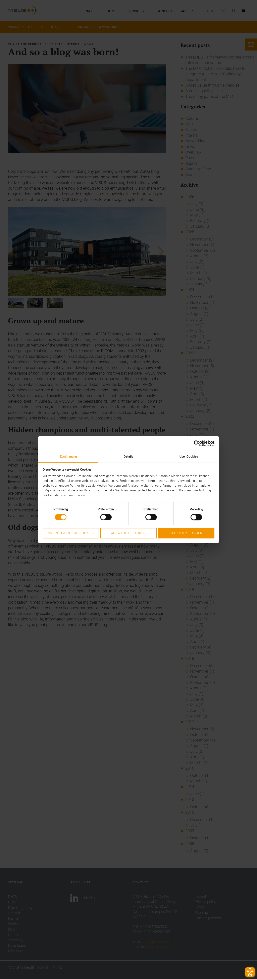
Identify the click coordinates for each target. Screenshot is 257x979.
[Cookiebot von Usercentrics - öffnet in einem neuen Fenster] (196, 443)
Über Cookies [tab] (188, 456)
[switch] (106, 517)
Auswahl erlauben (128, 533)
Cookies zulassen (186, 533)
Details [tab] (128, 456)
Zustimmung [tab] (68, 456)
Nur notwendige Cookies (71, 533)
